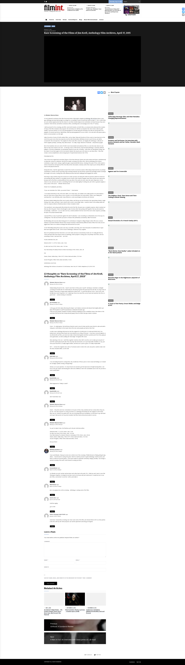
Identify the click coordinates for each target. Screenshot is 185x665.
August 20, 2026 (91, 5)
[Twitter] (183, 11)
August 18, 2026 (110, 5)
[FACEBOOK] (44, 1)
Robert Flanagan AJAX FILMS (57, 514)
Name (46, 560)
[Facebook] (183, 9)
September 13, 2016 (71, 607)
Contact (101, 19)
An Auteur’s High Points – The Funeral (53, 612)
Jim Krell (76, 118)
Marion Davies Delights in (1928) (75, 9)
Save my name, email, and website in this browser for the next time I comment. (68, 578)
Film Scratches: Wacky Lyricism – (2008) (75, 610)
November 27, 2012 (92, 607)
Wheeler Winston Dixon (56, 282)
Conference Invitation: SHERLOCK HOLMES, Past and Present (95, 611)
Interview (58, 19)
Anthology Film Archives (91, 118)
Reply (52, 299)
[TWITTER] (46, 1)
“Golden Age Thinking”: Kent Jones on (93, 9)
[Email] (183, 14)
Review (65, 19)
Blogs (80, 19)
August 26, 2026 (72, 5)
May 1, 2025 (48, 607)
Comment (47, 541)
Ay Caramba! (48, 26)
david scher (53, 497)
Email (78, 560)
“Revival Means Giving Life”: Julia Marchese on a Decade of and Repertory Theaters (113, 11)
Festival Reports (72, 19)
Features (51, 19)
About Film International (90, 19)
